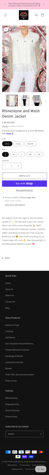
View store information (15, 204)
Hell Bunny (10, 337)
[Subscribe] (40, 434)
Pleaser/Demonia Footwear (17, 350)
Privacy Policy (11, 416)
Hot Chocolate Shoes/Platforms (19, 343)
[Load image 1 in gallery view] (12, 100)
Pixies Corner (11, 380)
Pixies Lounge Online (15, 462)
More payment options (24, 190)
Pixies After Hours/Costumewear (19, 374)
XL (30, 154)
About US (9, 295)
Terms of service (12, 410)
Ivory (7, 143)
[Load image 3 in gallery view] (36, 100)
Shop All (9, 289)
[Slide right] (46, 101)
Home (8, 283)
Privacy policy (25, 465)
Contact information (32, 469)
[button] (5, 15)
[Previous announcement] (5, 5)
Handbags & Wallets (14, 356)
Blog (7, 308)
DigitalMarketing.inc (38, 462)
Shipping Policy (12, 404)
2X (39, 154)
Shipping (5, 126)
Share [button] (7, 258)
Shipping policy (17, 469)
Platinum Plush (12, 325)
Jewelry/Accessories (14, 362)
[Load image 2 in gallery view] (24, 100)
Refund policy (11, 398)
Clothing (9, 331)
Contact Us (10, 301)
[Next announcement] (44, 5)
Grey (18, 143)
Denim (30, 143)
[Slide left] (3, 101)
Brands (8, 368)
